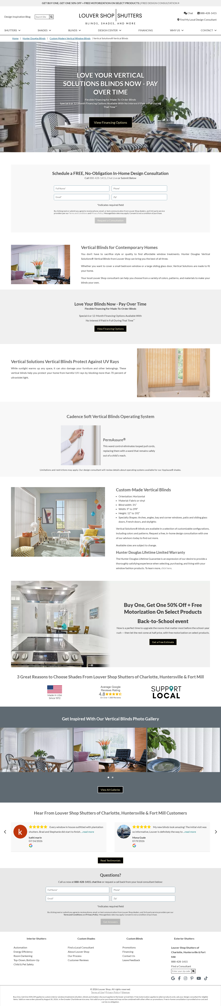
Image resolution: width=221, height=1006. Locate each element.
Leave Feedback (131, 960)
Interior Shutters (36, 938)
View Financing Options (110, 328)
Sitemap (126, 992)
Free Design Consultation (159, 3)
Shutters (10, 30)
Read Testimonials (110, 860)
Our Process (75, 955)
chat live (96, 881)
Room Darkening (23, 955)
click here (166, 568)
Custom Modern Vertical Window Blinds (70, 38)
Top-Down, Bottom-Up (26, 960)
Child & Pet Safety (24, 964)
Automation (20, 947)
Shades (43, 30)
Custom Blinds (135, 938)
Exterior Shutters (184, 938)
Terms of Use (97, 992)
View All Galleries (110, 789)
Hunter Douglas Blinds (34, 38)
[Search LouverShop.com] (193, 971)
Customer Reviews (78, 960)
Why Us (175, 30)
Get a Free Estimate (163, 642)
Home (15, 38)
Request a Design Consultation (110, 126)
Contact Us (128, 955)
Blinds (73, 30)
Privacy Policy (97, 213)
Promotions (129, 947)
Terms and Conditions (78, 213)
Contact (207, 30)
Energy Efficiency (23, 951)
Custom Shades (86, 938)
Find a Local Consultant (81, 947)
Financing (145, 30)
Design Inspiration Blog (17, 16)
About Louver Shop (78, 951)
